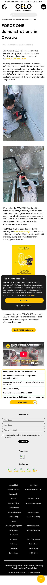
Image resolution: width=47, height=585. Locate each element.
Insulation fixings (33, 499)
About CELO (14, 485)
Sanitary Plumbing (13, 489)
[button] (23, 330)
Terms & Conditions (18, 568)
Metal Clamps (33, 548)
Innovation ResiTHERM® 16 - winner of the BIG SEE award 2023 (23, 383)
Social (14, 521)
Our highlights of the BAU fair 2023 (17, 393)
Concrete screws (33, 512)
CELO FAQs (33, 553)
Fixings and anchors (14, 512)
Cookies (25, 566)
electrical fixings (22, 232)
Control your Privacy (36, 566)
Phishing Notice (31, 568)
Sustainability (13, 494)
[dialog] (23, 292)
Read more (31, 295)
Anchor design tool (33, 530)
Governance (14, 535)
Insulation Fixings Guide (33, 489)
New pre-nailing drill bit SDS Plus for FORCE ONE (23, 397)
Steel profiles (13, 530)
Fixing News (33, 544)
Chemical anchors (33, 526)
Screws (13, 499)
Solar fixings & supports (14, 526)
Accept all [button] (24, 300)
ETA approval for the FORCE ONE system (19, 371)
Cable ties (13, 544)
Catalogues (14, 548)
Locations (13, 539)
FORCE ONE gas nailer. (16, 59)
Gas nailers (33, 485)
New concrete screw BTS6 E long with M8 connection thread (20, 377)
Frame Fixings (13, 517)
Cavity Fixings (13, 553)
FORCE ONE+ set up (33, 517)
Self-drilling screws (33, 539)
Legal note (7, 566)
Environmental (14, 508)
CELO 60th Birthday (11, 389)
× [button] (42, 278)
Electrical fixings (13, 503)
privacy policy (16, 435)
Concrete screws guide (33, 503)
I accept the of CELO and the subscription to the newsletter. (23, 436)
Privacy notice (17, 566)
